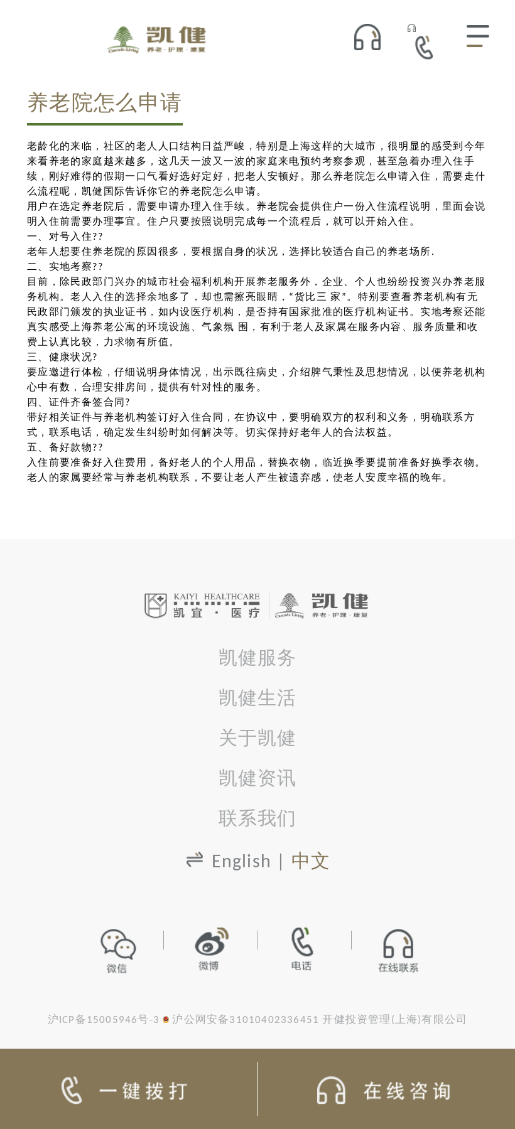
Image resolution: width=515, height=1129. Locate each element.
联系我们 (258, 820)
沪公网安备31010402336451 (245, 1020)
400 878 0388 (428, 47)
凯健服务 (258, 659)
